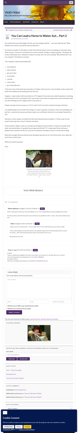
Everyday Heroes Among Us (61, 30)
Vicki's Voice (12, 12)
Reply (42, 208)
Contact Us (34, 22)
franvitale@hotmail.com (41, 261)
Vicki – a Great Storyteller (13, 370)
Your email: (9, 351)
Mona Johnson (13, 208)
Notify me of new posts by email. (19, 308)
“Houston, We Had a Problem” (15, 378)
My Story (26, 38)
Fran (9, 250)
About (42, 22)
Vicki (12, 223)
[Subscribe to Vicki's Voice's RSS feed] (6, 2)
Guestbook (26, 22)
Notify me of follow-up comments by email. (23, 306)
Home (6, 22)
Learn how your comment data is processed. (44, 319)
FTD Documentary (15, 22)
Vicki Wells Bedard (17, 38)
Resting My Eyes (11, 374)
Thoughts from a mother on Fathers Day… (20, 30)
